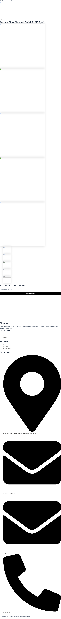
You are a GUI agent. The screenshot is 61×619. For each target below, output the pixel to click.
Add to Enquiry (30, 293)
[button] (30, 19)
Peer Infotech (14, 618)
